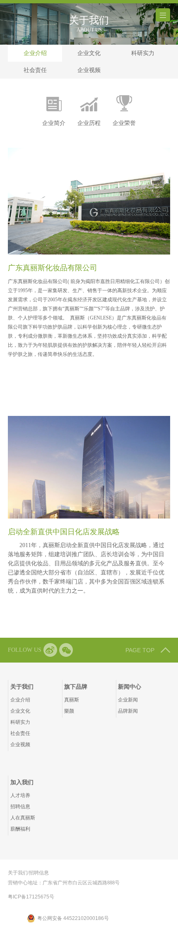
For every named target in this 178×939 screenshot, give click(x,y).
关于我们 (22, 686)
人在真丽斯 (22, 818)
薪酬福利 (20, 829)
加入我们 (22, 782)
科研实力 (142, 53)
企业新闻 (128, 700)
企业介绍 (35, 53)
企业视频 (89, 70)
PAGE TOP (139, 650)
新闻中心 (129, 686)
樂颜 (69, 711)
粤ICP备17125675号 (31, 897)
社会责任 (35, 70)
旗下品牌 (75, 686)
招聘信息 (20, 806)
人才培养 (20, 795)
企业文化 (89, 53)
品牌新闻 (128, 711)
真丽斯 (71, 700)
